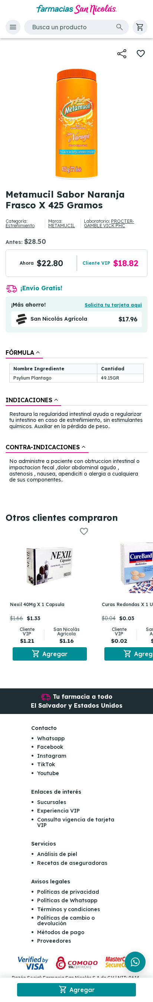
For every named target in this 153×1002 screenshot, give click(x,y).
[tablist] (76, 416)
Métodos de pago (60, 932)
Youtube (48, 773)
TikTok (46, 764)
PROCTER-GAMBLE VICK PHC (109, 223)
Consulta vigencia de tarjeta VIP (75, 822)
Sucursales (51, 802)
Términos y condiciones (68, 909)
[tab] (24, 352)
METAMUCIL (61, 225)
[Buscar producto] (119, 27)
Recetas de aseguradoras (72, 863)
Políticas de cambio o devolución (66, 921)
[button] (13, 27)
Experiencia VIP (58, 810)
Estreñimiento (20, 225)
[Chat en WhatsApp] (135, 962)
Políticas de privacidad (68, 892)
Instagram (51, 756)
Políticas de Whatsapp (67, 900)
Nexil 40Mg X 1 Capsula (37, 604)
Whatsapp (51, 738)
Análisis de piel (57, 854)
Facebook (50, 747)
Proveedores (54, 940)
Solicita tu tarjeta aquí (113, 305)
